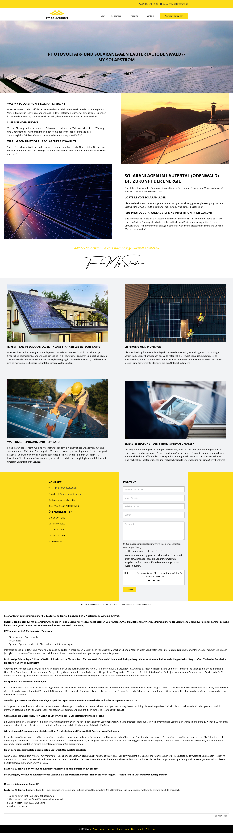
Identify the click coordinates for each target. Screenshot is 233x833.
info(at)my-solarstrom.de (68, 494)
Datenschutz (137, 829)
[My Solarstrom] (57, 9)
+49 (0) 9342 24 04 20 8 (64, 488)
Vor (225, 815)
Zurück (218, 815)
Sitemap (150, 829)
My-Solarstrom (96, 829)
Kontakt (111, 829)
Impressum (123, 829)
